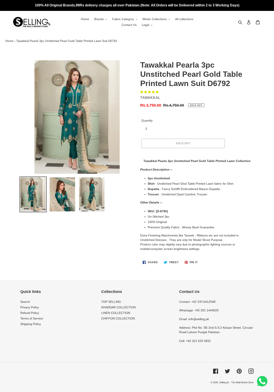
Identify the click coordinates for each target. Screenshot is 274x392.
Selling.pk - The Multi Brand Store (236, 382)
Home (9, 41)
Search (25, 301)
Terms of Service (31, 318)
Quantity (147, 120)
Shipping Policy (30, 324)
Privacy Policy (29, 307)
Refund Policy (29, 313)
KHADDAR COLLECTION (118, 307)
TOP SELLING (111, 301)
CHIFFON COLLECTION (118, 318)
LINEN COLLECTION (115, 313)
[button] (149, 92)
